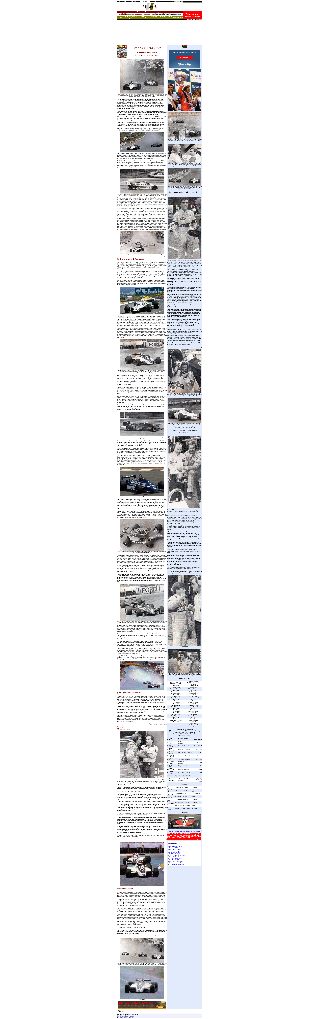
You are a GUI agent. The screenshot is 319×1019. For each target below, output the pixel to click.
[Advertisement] (159, 32)
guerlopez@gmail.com (127, 1017)
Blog (155, 1)
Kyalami (146, 165)
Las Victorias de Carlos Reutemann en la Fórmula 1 (184, 831)
